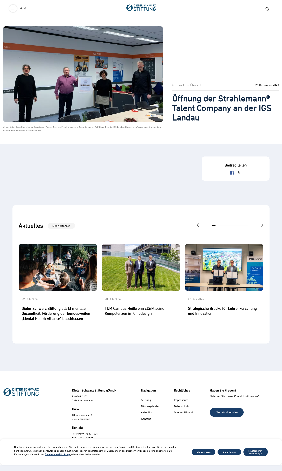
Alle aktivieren (203, 452)
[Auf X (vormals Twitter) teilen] (239, 173)
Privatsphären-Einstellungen (255, 452)
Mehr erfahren (61, 225)
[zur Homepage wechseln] (141, 29)
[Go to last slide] (198, 225)
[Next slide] (262, 225)
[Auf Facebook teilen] (232, 173)
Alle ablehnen (229, 452)
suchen (267, 9)
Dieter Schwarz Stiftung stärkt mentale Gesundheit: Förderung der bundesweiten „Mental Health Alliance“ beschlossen (56, 313)
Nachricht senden (227, 412)
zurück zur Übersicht (189, 85)
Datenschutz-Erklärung (57, 454)
